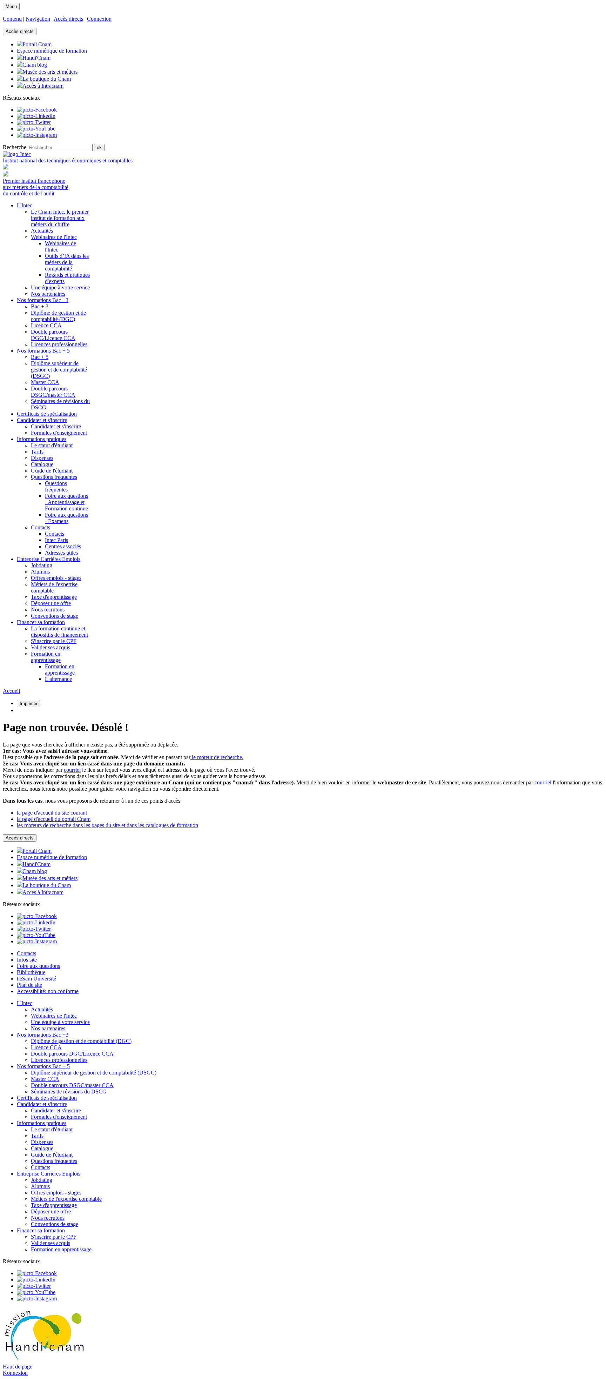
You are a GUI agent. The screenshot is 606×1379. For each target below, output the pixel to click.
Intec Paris (56, 540)
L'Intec (24, 1003)
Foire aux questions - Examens (66, 518)
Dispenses (42, 458)
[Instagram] (37, 135)
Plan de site (29, 985)
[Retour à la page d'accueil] (17, 154)
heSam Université (36, 979)
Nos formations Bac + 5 (43, 1066)
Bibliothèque (31, 972)
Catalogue (42, 464)
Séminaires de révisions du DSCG (69, 1092)
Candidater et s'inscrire (56, 426)
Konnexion (15, 1373)
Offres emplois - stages (56, 578)
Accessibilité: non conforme (48, 991)
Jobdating (41, 565)
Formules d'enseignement (59, 433)
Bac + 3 (39, 306)
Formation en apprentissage (46, 657)
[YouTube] (36, 129)
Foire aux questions (38, 966)
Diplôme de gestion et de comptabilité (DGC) (58, 316)
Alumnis (40, 572)
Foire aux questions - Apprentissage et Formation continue (66, 502)
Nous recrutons (48, 609)
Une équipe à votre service (60, 287)
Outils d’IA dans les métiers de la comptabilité (67, 262)
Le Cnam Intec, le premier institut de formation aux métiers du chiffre (60, 218)
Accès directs (68, 19)
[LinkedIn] (36, 116)
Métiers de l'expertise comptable (66, 1199)
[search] (60, 147)
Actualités (42, 231)
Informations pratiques (41, 1123)
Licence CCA (46, 325)
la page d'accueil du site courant (52, 813)
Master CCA (45, 382)
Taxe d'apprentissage (54, 597)
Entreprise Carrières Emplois (48, 1174)
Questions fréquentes (54, 477)
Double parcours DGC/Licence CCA (53, 335)
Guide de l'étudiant (52, 471)
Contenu (12, 19)
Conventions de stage (54, 616)
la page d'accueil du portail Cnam (53, 819)
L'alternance (58, 679)
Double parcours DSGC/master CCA (53, 392)
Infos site (27, 960)
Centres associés (63, 546)
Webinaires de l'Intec (54, 237)
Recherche (14, 147)
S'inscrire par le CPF (53, 641)
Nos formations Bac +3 (42, 1035)
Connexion (99, 19)
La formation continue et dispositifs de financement (59, 631)
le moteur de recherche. (216, 757)
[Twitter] (34, 122)
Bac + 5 (39, 357)
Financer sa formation (41, 1230)
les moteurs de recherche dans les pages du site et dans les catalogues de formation (107, 825)
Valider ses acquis (50, 647)
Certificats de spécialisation (47, 1098)
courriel (72, 770)
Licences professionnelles (59, 344)
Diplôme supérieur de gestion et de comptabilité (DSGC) (59, 369)
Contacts (40, 527)
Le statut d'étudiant (52, 445)
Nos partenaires (48, 294)
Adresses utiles (61, 553)
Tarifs (37, 452)
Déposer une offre (51, 603)
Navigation (38, 19)
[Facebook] (37, 110)
